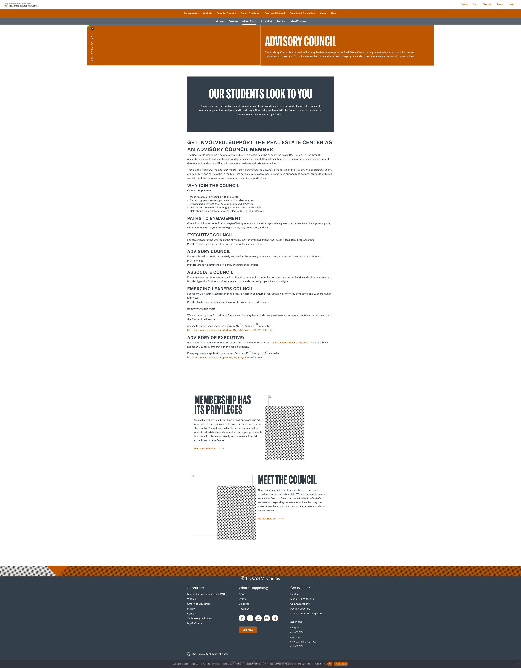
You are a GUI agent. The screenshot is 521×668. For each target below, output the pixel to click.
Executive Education (226, 13)
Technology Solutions (199, 618)
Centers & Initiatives (250, 13)
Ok (329, 664)
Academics (233, 21)
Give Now (247, 629)
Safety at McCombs (198, 603)
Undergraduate (191, 13)
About (334, 13)
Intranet (191, 608)
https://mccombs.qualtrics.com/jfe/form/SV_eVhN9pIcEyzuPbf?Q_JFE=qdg (229, 330)
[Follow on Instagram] (258, 618)
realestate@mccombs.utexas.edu (290, 342)
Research (244, 608)
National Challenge (298, 21)
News (512, 4)
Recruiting (281, 21)
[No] (517, 664)
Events (500, 4)
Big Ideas (244, 603)
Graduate (207, 13)
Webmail (192, 598)
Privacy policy (341, 664)
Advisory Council (249, 21)
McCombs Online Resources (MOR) (207, 594)
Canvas (191, 613)
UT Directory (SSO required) (306, 613)
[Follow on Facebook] (250, 618)
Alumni (323, 13)
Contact (465, 4)
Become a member (205, 448)
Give (474, 4)
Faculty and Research (275, 13)
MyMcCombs (194, 623)
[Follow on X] (275, 618)
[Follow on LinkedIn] (242, 618)
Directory (487, 4)
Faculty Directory (300, 608)
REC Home (219, 21)
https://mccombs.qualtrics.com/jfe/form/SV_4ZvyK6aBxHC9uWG (224, 357)
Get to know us (267, 518)
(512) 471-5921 (296, 622)
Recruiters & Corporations (302, 13)
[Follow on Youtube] (267, 618)
